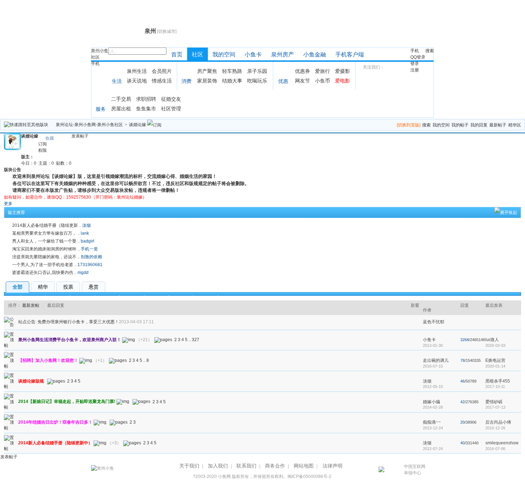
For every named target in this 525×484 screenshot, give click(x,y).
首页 (176, 54)
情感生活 (162, 81)
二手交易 (121, 99)
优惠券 (302, 71)
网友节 (302, 81)
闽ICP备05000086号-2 (309, 476)
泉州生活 (137, 71)
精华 (43, 287)
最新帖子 (497, 125)
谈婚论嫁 (137, 124)
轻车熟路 (232, 71)
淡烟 (86, 225)
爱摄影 (342, 71)
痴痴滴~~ (432, 422)
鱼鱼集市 (146, 108)
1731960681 (90, 264)
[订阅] (154, 124)
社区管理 (171, 108)
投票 (68, 287)
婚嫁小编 (431, 401)
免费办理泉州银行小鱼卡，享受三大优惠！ (78, 321)
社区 (95, 57)
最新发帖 (30, 305)
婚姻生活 (107, 297)
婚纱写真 (57, 297)
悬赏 (94, 287)
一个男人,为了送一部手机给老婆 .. (44, 264)
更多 (8, 203)
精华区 (514, 125)
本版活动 (205, 297)
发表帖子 (80, 136)
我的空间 (223, 54)
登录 (414, 63)
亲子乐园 (257, 71)
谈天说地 (137, 81)
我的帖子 (460, 125)
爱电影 (342, 81)
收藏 (49, 138)
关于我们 (189, 466)
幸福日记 (33, 297)
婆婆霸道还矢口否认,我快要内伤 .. (44, 272)
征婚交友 (171, 99)
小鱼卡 (253, 54)
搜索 (429, 50)
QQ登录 (417, 57)
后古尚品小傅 (498, 422)
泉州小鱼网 (117, 30)
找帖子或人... (105, 51)
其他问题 (181, 297)
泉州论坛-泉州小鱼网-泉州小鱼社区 (89, 124)
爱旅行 (322, 71)
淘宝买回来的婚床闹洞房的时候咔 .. (46, 248)
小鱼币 (322, 81)
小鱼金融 (314, 54)
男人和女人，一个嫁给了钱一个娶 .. (46, 241)
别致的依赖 (91, 256)
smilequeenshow (502, 442)
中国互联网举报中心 (414, 469)
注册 (414, 70)
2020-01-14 (495, 366)
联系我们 (246, 466)
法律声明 (332, 466)
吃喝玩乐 (257, 81)
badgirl (87, 241)
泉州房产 (282, 54)
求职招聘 (146, 99)
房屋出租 (121, 108)
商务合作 (275, 466)
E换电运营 (495, 360)
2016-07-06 (495, 448)
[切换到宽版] (408, 125)
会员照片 (162, 71)
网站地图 (304, 466)
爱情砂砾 (493, 401)
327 (195, 339)
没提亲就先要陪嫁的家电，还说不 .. (46, 256)
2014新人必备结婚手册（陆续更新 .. (46, 225)
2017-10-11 (495, 386)
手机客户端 (349, 54)
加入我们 (218, 466)
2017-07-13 (495, 407)
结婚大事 (232, 81)
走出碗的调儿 (436, 360)
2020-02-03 (495, 345)
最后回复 (55, 305)
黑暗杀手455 (497, 381)
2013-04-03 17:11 (136, 321)
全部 (17, 287)
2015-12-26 (495, 428)
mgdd (83, 272)
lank (85, 233)
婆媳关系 (131, 297)
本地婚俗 (156, 297)
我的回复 (479, 125)
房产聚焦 (207, 71)
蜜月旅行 (82, 297)
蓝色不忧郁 (433, 321)
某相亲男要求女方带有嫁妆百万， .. (46, 233)
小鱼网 (224, 476)
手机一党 (89, 248)
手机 (95, 63)
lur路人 (492, 339)
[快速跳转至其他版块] (26, 124)
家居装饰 (207, 81)
